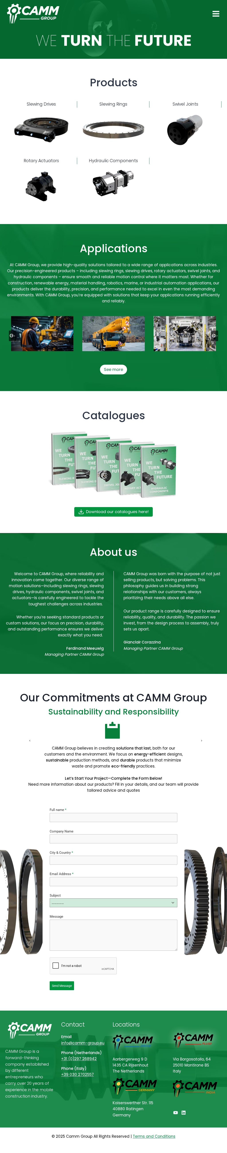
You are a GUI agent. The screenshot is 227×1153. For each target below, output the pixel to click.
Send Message (62, 986)
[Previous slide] (27, 740)
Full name (58, 810)
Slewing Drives (41, 104)
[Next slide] (214, 336)
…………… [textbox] (58, 903)
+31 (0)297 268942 (79, 1058)
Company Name (61, 831)
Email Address (61, 874)
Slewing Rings (113, 104)
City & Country (61, 853)
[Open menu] (216, 13)
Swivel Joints (185, 104)
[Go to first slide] (199, 740)
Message (56, 917)
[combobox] (114, 902)
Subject (55, 895)
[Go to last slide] (12, 336)
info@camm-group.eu (82, 1043)
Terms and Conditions (154, 1136)
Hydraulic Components (113, 161)
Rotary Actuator (40, 161)
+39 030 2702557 (77, 1074)
